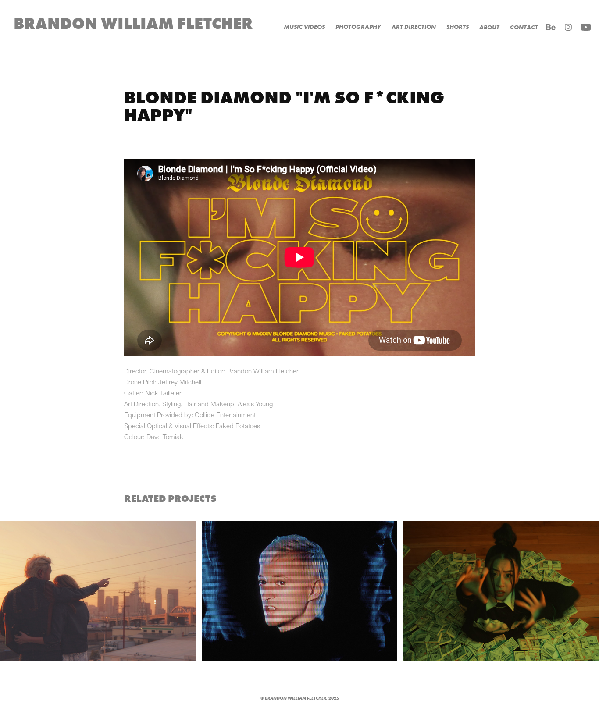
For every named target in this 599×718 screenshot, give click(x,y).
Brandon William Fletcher (133, 23)
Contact (524, 27)
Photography (358, 27)
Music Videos (304, 27)
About (489, 27)
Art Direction (414, 27)
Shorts (457, 27)
